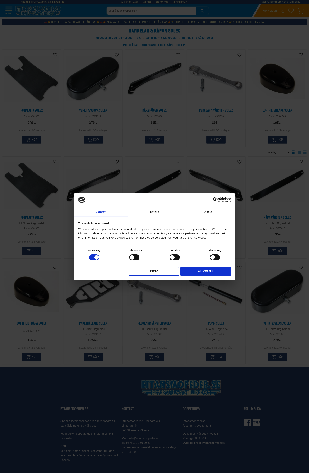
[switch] (134, 257)
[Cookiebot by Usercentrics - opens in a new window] (215, 200)
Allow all (206, 271)
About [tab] (208, 211)
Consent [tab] (101, 211)
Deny (154, 271)
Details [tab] (154, 211)
